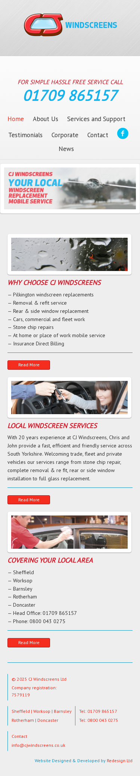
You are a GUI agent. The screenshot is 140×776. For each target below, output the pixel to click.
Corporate (65, 135)
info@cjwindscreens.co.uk (38, 745)
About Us (45, 119)
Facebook (122, 135)
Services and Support (96, 119)
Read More (29, 364)
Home (15, 119)
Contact (97, 135)
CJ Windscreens (70, 34)
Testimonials (25, 135)
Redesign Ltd (120, 760)
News (66, 149)
